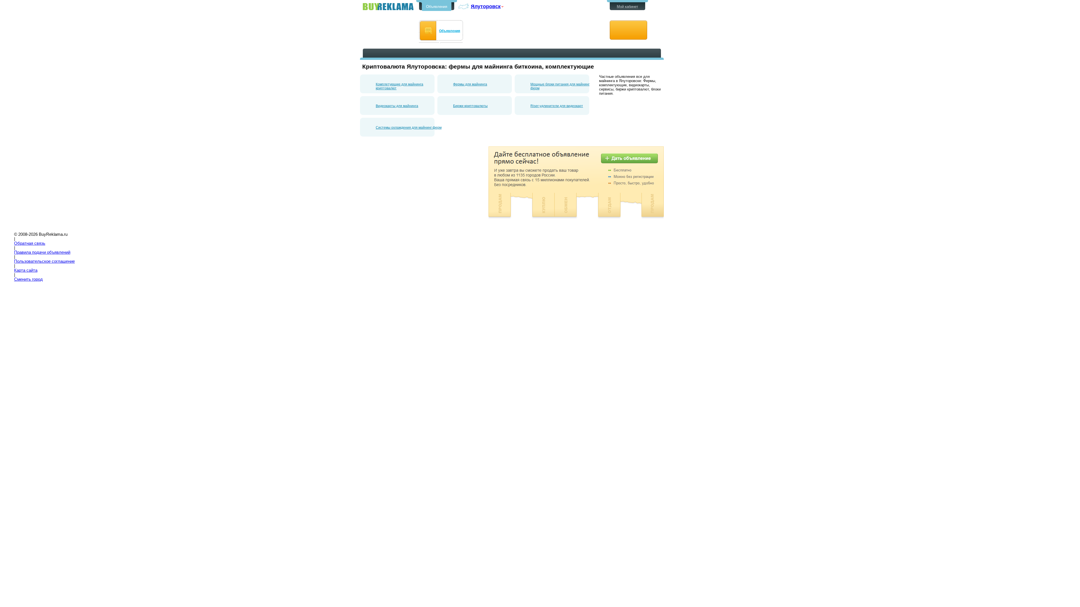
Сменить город (28, 279)
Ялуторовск (486, 6)
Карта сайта (25, 270)
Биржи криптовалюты (470, 106)
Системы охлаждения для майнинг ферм (409, 128)
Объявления (436, 6)
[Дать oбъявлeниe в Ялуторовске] (628, 30)
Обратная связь (29, 243)
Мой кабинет (627, 6)
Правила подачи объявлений (42, 252)
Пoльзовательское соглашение (44, 261)
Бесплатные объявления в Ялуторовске (388, 6)
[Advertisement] (407, 185)
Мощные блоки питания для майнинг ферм (560, 86)
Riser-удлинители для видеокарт (556, 106)
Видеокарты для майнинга (397, 106)
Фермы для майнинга (470, 84)
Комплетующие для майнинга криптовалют (399, 86)
